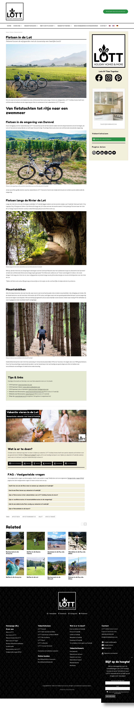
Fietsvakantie (30, 516)
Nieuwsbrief (106, 648)
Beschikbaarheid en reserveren (86, 26)
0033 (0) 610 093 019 (108, 634)
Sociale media (10, 646)
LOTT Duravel (42, 629)
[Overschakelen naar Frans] (113, 25)
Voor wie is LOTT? (11, 635)
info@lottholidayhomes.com (110, 637)
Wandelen (47, 463)
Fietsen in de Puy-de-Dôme (76, 578)
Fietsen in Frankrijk (75, 631)
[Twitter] (98, 153)
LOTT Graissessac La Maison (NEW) (48, 634)
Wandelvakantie (74, 662)
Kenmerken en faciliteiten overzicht (48, 651)
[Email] (110, 153)
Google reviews (107, 645)
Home (9, 26)
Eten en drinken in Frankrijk (77, 629)
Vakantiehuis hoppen (76, 660)
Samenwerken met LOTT (13, 649)
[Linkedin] (102, 153)
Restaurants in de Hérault (54, 578)
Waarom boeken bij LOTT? (13, 638)
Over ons (16, 26)
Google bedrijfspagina (109, 642)
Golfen (36, 463)
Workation (73, 665)
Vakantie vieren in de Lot (22, 412)
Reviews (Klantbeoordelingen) (14, 643)
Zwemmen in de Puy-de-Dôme (56, 552)
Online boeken (44, 656)
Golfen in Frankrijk (75, 634)
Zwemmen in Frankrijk (76, 640)
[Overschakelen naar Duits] (117, 25)
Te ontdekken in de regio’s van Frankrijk (81, 643)
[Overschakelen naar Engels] (110, 25)
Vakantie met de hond (76, 654)
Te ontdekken (70, 463)
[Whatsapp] (106, 153)
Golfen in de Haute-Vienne (34, 552)
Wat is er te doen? (47, 26)
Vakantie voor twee (75, 657)
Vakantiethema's (77, 648)
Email (117, 686)
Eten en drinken (15, 463)
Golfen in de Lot (32, 577)
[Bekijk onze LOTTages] (108, 108)
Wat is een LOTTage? (12, 640)
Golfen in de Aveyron (13, 577)
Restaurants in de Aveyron (12, 552)
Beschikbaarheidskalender (45, 662)
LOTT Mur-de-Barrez (44, 637)
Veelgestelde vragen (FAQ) (13, 652)
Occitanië (51, 516)
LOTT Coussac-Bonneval (45, 646)
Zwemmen (58, 463)
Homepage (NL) (12, 626)
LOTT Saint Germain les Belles (46, 631)
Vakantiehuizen (30, 26)
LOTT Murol (41, 640)
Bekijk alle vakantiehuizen (102, 139)
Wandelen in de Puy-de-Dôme (77, 552)
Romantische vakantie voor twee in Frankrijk (23, 416)
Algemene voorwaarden (110, 653)
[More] (114, 153)
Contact (103, 26)
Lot (41, 516)
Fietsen (11, 32)
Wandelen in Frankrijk (76, 637)
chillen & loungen (109, 124)
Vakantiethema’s (64, 26)
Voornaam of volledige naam (117, 680)
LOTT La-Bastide (43, 643)
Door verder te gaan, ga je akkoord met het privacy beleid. (118, 692)
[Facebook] (94, 153)
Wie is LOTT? (10, 632)
